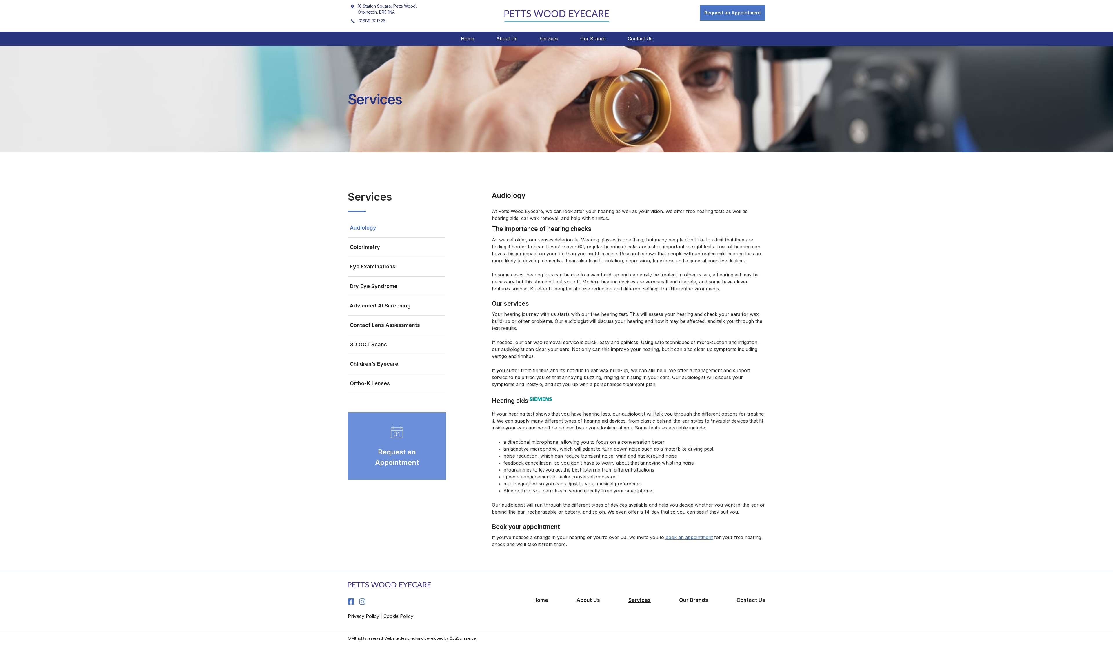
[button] (732, 13)
